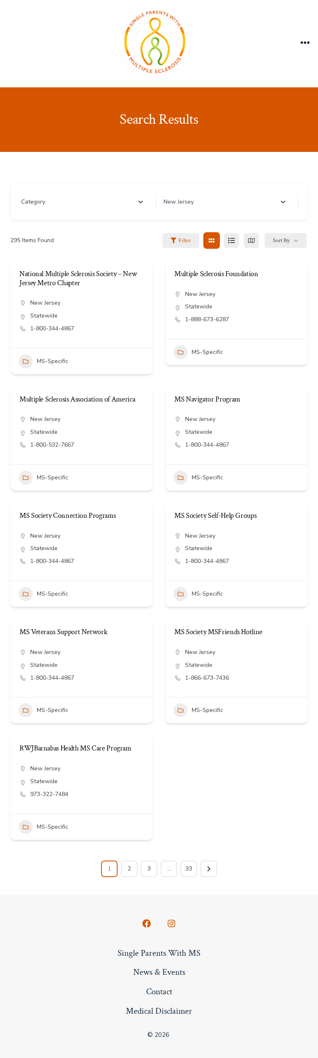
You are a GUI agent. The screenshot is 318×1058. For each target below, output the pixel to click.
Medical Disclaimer (159, 1011)
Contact (159, 991)
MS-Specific (52, 361)
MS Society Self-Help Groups (215, 515)
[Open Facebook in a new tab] (146, 923)
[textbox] (33, 202)
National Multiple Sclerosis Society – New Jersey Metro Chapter (78, 278)
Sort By (281, 240)
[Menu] (305, 43)
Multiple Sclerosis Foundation (216, 274)
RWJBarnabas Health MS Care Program (75, 748)
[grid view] (211, 240)
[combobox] (82, 202)
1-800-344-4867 (52, 328)
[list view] (231, 240)
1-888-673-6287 (207, 319)
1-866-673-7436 (207, 678)
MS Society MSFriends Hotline (218, 632)
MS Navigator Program (207, 399)
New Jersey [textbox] (179, 202)
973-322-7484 (49, 794)
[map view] (251, 240)
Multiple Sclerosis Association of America (77, 399)
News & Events (159, 972)
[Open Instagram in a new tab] (171, 923)
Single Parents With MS (159, 953)
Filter (184, 240)
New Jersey (45, 303)
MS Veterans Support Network (63, 632)
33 (189, 869)
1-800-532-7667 (52, 445)
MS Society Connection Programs (67, 515)
